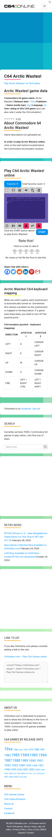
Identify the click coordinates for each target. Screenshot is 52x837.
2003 (37, 769)
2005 (6, 773)
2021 (6, 777)
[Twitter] (13, 272)
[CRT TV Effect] (13, 190)
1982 (7, 755)
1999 (13, 769)
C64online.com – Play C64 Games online (25, 656)
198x (15, 749)
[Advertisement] (26, 41)
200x (21, 750)
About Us (9, 803)
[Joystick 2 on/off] (39, 226)
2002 (32, 769)
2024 (20, 777)
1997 (41, 765)
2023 (16, 777)
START (42, 232)
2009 (23, 773)
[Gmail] (37, 272)
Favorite (11, 183)
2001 (26, 769)
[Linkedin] (25, 272)
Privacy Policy (19, 829)
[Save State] (32, 190)
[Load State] (39, 190)
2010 (27, 773)
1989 (24, 760)
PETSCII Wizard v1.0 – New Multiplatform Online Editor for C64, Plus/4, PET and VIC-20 (25, 537)
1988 (16, 760)
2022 (11, 777)
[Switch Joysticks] (32, 226)
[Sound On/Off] (26, 190)
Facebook (9, 813)
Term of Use (33, 829)
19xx (32, 101)
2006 (10, 773)
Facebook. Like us (30, 408)
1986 (43, 755)
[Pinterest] (31, 272)
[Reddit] (19, 272)
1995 (28, 765)
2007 (14, 773)
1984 (24, 755)
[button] (50, 2)
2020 (43, 773)
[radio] (14, 252)
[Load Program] (13, 226)
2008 (18, 773)
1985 (34, 755)
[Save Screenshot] (19, 190)
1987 (8, 760)
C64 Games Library (14, 794)
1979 (30, 749)
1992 (7, 765)
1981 (42, 749)
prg (28, 105)
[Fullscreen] (7, 190)
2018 (39, 773)
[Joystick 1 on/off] (26, 226)
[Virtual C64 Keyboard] (19, 226)
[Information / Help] (7, 226)
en (45, 105)
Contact (8, 808)
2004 (43, 770)
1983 (15, 755)
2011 (30, 773)
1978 (25, 750)
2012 (34, 773)
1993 (14, 765)
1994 (22, 765)
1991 (40, 760)
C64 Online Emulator (15, 799)
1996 (34, 765)
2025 (25, 777)
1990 (32, 760)
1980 (36, 749)
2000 (19, 769)
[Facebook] (7, 272)
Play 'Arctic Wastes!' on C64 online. (22, 83)
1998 (7, 769)
